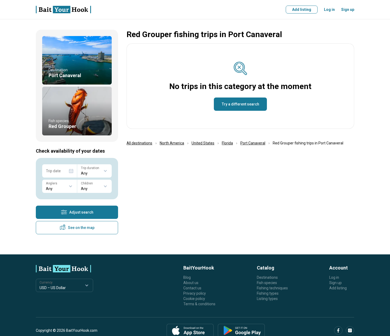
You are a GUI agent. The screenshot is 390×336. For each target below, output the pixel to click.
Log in (329, 9)
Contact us (192, 288)
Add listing (301, 9)
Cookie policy (194, 299)
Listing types (267, 299)
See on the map (81, 228)
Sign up (347, 9)
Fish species (267, 283)
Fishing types (268, 293)
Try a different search (240, 104)
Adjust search (81, 212)
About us (190, 283)
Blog (187, 277)
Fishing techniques (272, 288)
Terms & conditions (199, 304)
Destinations (267, 277)
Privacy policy (194, 293)
